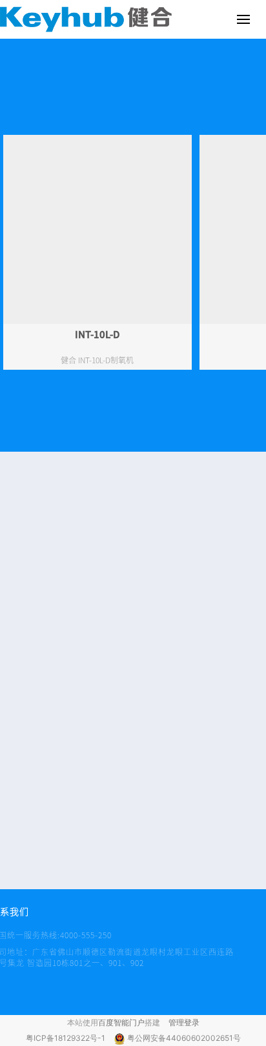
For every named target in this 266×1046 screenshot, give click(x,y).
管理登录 (184, 1022)
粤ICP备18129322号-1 (66, 1038)
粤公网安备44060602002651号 (184, 1038)
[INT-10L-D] (97, 229)
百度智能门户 (121, 1022)
